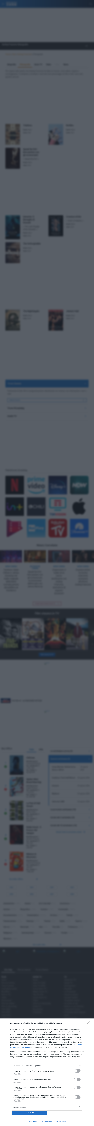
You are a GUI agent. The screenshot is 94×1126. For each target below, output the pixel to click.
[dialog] (47, 1072)
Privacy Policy (61, 1121)
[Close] (89, 1023)
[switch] (77, 1071)
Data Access (47, 1121)
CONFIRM (29, 1113)
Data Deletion (33, 1121)
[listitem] (47, 1065)
